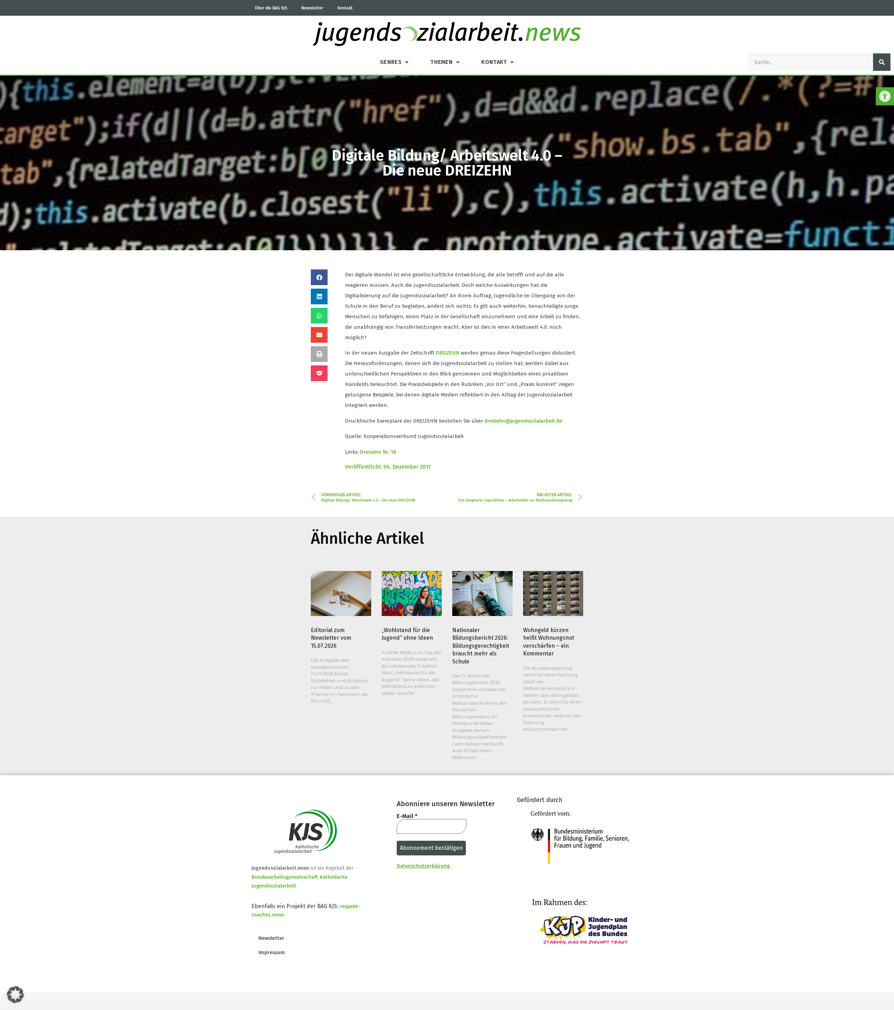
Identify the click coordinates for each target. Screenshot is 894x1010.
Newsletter (312, 8)
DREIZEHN (447, 353)
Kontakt (345, 8)
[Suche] (882, 62)
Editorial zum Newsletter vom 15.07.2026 (331, 638)
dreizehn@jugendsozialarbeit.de (523, 421)
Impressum (271, 952)
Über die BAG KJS (271, 8)
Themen (441, 62)
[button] (885, 96)
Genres (391, 62)
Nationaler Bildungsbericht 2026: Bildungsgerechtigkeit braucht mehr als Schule (480, 646)
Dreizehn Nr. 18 (378, 452)
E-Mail (407, 816)
